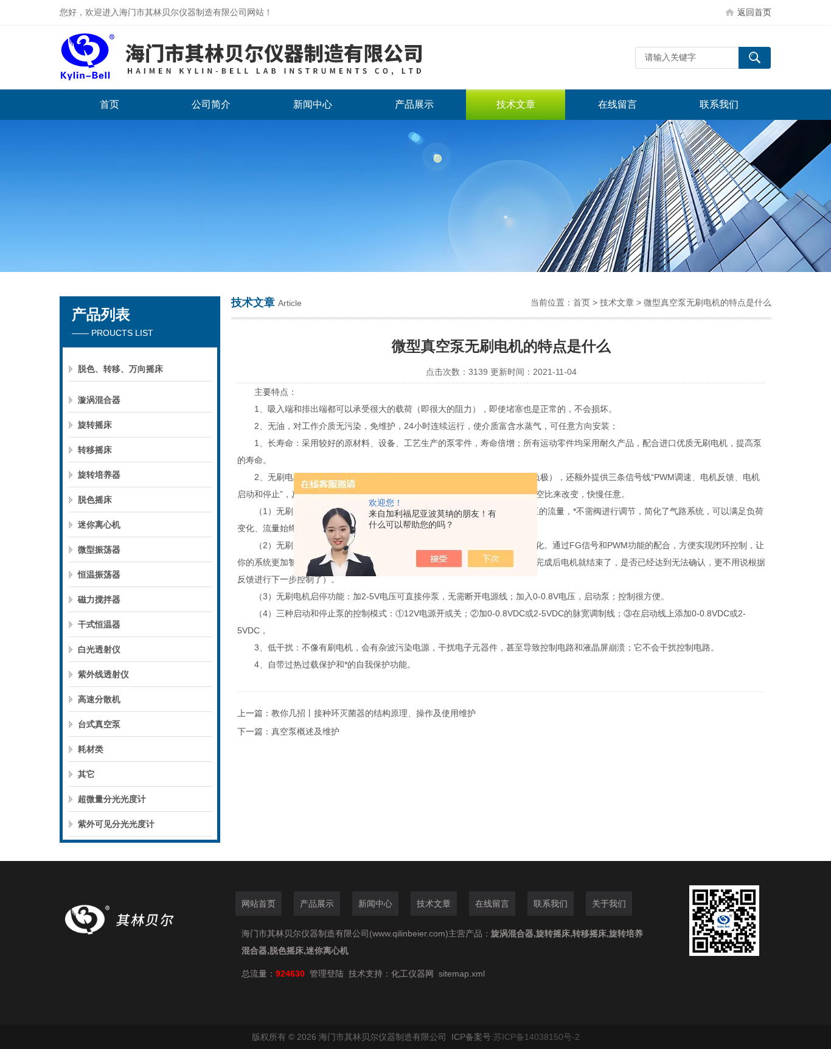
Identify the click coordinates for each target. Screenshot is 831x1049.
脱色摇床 (95, 499)
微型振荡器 (99, 549)
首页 (109, 104)
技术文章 (515, 104)
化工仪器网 (412, 973)
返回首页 (754, 12)
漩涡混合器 (99, 400)
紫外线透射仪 (103, 674)
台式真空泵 (99, 724)
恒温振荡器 (99, 574)
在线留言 (617, 104)
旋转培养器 (99, 474)
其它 (86, 774)
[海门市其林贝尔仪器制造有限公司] (242, 57)
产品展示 (414, 104)
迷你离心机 (99, 524)
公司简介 (211, 104)
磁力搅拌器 (99, 599)
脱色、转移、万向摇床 (120, 369)
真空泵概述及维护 (305, 731)
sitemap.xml (462, 973)
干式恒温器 (99, 624)
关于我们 (609, 903)
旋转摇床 (95, 425)
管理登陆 (327, 973)
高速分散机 (99, 699)
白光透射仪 (99, 649)
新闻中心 (312, 104)
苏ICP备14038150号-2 (536, 1037)
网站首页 (259, 903)
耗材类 (90, 749)
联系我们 (719, 104)
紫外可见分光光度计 (116, 824)
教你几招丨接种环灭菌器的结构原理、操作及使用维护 (373, 713)
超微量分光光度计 (112, 799)
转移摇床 (95, 450)
